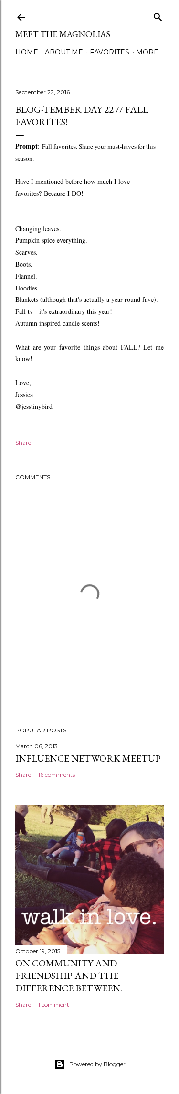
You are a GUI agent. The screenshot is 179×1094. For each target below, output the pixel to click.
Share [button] (23, 442)
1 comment (53, 1004)
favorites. (110, 52)
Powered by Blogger (97, 1064)
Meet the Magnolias (62, 34)
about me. (64, 52)
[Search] (158, 15)
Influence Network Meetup (88, 758)
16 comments (56, 774)
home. (27, 52)
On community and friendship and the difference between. (68, 975)
